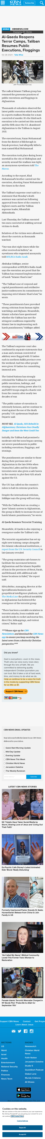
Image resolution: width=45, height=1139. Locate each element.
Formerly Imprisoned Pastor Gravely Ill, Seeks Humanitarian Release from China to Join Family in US (22, 912)
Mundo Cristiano (33, 1078)
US (2, 1046)
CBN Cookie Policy (17, 1116)
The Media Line (10, 596)
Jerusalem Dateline (14, 767)
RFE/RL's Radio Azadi (17, 257)
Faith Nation (31, 1057)
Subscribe (29, 3)
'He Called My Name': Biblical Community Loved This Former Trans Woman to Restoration (20, 957)
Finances (5, 1075)
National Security (9, 1066)
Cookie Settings (22, 1121)
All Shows (29, 1082)
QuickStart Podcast (34, 1070)
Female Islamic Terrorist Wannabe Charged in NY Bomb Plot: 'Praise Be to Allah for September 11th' (22, 1003)
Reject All (22, 1128)
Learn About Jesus (24, 1024)
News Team (6, 1079)
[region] (22, 1120)
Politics (4, 1070)
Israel (3, 1054)
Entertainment (8, 1062)
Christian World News (15, 763)
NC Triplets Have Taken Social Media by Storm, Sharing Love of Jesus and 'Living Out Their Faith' (22, 824)
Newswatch (30, 1046)
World (6, 29)
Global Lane (30, 1074)
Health (4, 1058)
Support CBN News (14, 691)
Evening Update (13, 756)
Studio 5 (29, 1066)
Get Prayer (40, 1021)
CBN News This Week (15, 759)
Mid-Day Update (13, 752)
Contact (26, 1021)
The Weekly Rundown (15, 771)
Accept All (22, 1134)
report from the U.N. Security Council (21, 549)
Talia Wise (18, 54)
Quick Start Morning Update (18, 748)
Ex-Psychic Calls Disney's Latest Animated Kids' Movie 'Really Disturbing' (21, 868)
